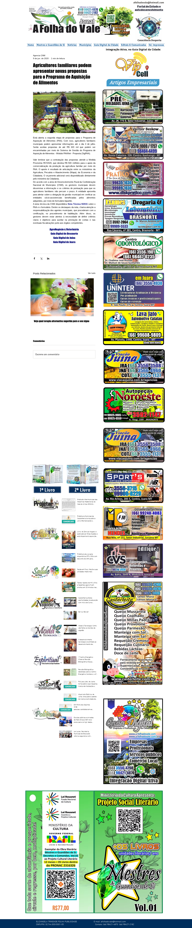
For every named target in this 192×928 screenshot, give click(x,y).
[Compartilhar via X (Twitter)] (41, 258)
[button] (85, 45)
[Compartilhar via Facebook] (34, 258)
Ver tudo (91, 273)
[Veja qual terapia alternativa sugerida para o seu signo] (64, 297)
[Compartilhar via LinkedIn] (48, 258)
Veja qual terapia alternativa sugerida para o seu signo (61, 321)
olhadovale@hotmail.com (149, 2)
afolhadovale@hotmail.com (113, 921)
